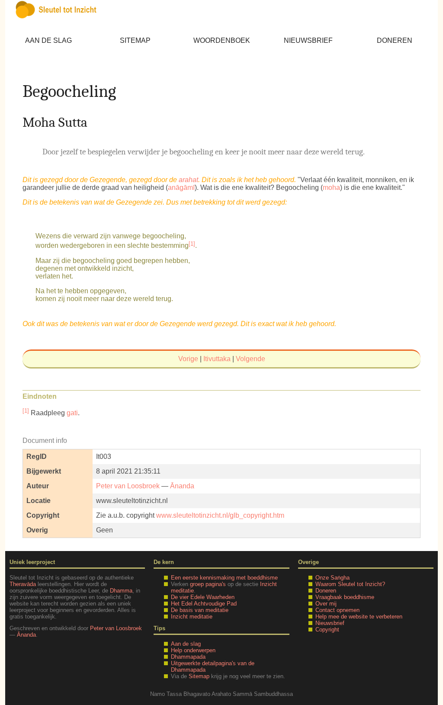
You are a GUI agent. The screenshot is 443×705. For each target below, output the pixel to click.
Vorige (188, 358)
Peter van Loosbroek (128, 486)
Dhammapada (188, 657)
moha (331, 187)
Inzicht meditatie (191, 616)
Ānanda (182, 486)
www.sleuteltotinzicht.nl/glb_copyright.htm (220, 515)
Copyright (327, 629)
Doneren (394, 40)
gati (72, 413)
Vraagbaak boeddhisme (344, 597)
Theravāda (23, 584)
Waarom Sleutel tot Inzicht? (350, 584)
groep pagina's (208, 584)
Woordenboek (221, 40)
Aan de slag (48, 40)
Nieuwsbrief (308, 40)
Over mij (326, 603)
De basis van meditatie (199, 610)
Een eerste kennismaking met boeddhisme (224, 577)
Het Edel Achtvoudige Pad (204, 603)
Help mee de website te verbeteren (358, 616)
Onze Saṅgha (332, 577)
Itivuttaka (217, 358)
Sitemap (135, 40)
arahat (188, 179)
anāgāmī (181, 187)
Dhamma (121, 590)
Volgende (250, 358)
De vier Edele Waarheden (202, 597)
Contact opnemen (337, 610)
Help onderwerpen (193, 650)
